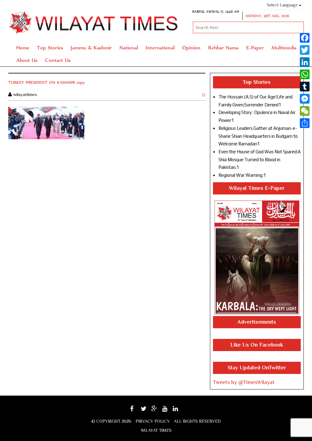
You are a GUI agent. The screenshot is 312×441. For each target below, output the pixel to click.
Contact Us (58, 59)
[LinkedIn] (305, 62)
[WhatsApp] (305, 74)
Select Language (283, 4)
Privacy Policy (153, 421)
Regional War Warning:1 (242, 175)
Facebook (137, 410)
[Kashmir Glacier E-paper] (257, 257)
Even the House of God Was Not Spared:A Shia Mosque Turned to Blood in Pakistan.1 (259, 159)
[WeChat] (305, 111)
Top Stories (50, 47)
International (160, 47)
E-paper (255, 47)
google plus (157, 411)
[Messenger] (305, 99)
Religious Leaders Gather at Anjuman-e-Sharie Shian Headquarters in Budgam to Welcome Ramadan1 (258, 136)
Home (22, 47)
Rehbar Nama (223, 47)
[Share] (305, 123)
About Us (26, 59)
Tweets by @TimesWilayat (244, 382)
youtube (169, 410)
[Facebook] (305, 38)
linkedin (179, 410)
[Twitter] (305, 50)
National (128, 47)
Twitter (147, 410)
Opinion (191, 47)
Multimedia (283, 47)
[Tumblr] (305, 86)
